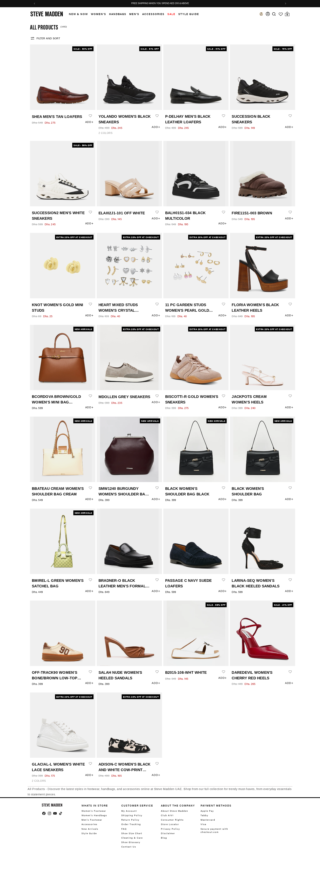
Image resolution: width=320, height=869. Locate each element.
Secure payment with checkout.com (214, 830)
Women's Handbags (94, 815)
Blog (164, 837)
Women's (98, 14)
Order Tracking (131, 824)
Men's (134, 14)
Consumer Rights (172, 819)
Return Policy (130, 819)
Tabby (204, 815)
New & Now (78, 14)
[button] (77, 14)
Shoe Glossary (130, 842)
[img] (274, 14)
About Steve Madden (174, 810)
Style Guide (89, 833)
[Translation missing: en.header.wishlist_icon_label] (281, 14)
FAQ (124, 828)
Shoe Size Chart (131, 833)
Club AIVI (167, 815)
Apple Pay (207, 810)
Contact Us (128, 846)
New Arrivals (89, 828)
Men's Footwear (91, 819)
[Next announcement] (285, 3)
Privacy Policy (170, 828)
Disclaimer (168, 833)
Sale (171, 14)
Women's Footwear (93, 810)
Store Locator (170, 824)
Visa (203, 824)
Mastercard (208, 819)
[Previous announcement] (34, 3)
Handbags (117, 14)
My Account (129, 810)
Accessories (153, 14)
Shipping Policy (131, 815)
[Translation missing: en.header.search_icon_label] (274, 14)
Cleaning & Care (132, 837)
